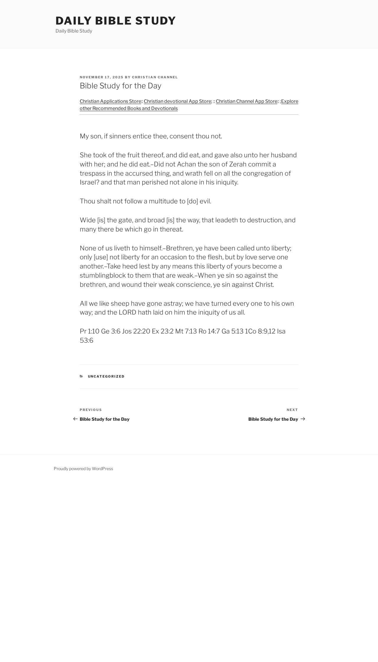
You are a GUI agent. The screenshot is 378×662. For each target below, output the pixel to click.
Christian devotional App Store (177, 101)
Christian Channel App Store (246, 101)
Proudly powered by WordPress (83, 468)
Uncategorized (106, 376)
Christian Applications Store (110, 101)
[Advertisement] (177, 571)
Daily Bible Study (116, 20)
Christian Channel (155, 77)
